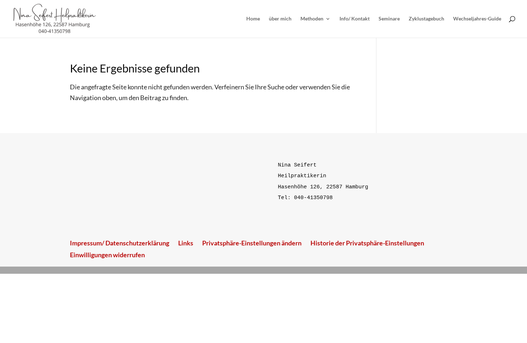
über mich (280, 19)
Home (253, 19)
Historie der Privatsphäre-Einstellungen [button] (367, 243)
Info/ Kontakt (355, 19)
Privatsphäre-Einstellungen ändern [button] (252, 243)
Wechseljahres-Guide (477, 19)
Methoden (311, 19)
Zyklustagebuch (426, 19)
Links (185, 243)
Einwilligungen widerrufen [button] (107, 255)
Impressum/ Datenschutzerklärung (119, 243)
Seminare (389, 19)
